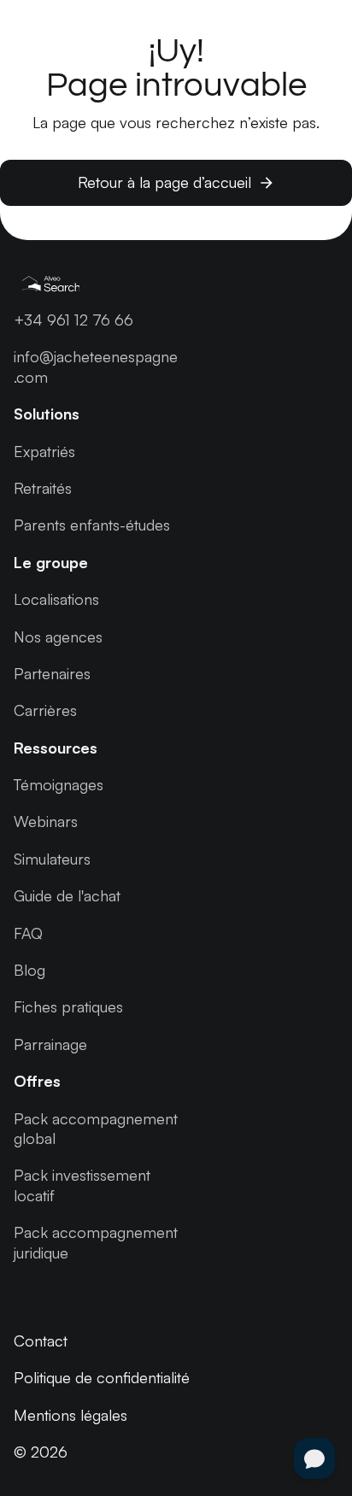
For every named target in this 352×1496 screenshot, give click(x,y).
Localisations (56, 599)
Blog (29, 969)
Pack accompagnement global (96, 1128)
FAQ (28, 933)
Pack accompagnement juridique (96, 1242)
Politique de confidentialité (102, 1377)
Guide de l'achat (67, 895)
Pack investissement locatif (82, 1184)
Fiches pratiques (68, 1006)
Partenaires (52, 673)
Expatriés (44, 451)
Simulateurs (52, 858)
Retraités (43, 487)
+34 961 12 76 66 (73, 319)
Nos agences (58, 636)
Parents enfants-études (92, 524)
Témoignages (58, 784)
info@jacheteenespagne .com (96, 366)
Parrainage (50, 1044)
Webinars (46, 821)
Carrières (45, 710)
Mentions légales (70, 1414)
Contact (40, 1340)
